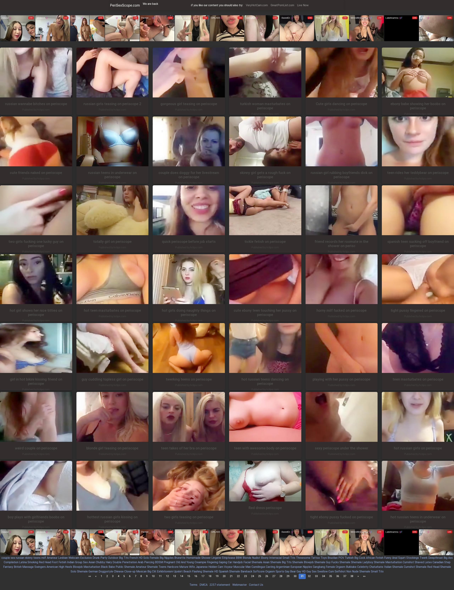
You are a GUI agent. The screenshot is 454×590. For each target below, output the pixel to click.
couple (5, 557)
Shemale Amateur (135, 567)
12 (167, 576)
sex (13, 557)
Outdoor (113, 557)
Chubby (100, 562)
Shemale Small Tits (371, 571)
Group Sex (81, 562)
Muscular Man (242, 567)
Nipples (307, 567)
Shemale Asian (260, 562)
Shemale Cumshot (403, 567)
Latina (23, 562)
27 (273, 576)
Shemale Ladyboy (362, 562)
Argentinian (283, 567)
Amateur (52, 557)
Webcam (73, 557)
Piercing (149, 562)
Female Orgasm (335, 567)
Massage (28, 567)
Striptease (228, 557)
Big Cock (359, 557)
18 (210, 576)
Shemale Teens (156, 567)
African (370, 557)
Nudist (256, 557)
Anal (394, 557)
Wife (192, 567)
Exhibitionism (165, 571)
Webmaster (239, 584)
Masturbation (92, 567)
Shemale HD (210, 571)
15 (188, 576)
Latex (428, 562)
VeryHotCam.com (257, 5)
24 (252, 576)
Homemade (193, 557)
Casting (270, 567)
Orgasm (270, 571)
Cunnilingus (258, 567)
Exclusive (86, 557)
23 (245, 576)
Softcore (259, 571)
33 (316, 576)
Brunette (180, 557)
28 (280, 576)
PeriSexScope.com (125, 5)
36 (337, 576)
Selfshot (340, 571)
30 (295, 576)
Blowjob (78, 567)
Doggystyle (106, 571)
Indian (70, 562)
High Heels (65, 567)
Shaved (419, 562)
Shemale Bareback (240, 571)
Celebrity (363, 567)
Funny (387, 557)
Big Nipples (167, 557)
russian (20, 557)
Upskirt (178, 571)
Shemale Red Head (427, 567)
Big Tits (124, 557)
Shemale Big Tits (281, 562)
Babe (112, 567)
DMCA (203, 584)
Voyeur (228, 567)
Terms (193, 584)
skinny (29, 557)
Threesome (303, 557)
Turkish (349, 557)
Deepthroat (435, 557)
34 (323, 576)
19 (217, 576)
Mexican (141, 571)
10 (153, 576)
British (18, 567)
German (93, 571)
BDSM (159, 562)
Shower (206, 557)
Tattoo (315, 557)
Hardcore (173, 567)
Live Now (303, 5)
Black (104, 567)
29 (288, 576)
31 (302, 576)
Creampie (200, 562)
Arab (140, 562)
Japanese (202, 567)
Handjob (238, 562)
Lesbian (63, 557)
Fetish (379, 557)
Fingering (212, 562)
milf (43, 557)
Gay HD (301, 571)
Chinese (119, 571)
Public (119, 567)
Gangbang (319, 567)
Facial (247, 562)
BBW (239, 557)
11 (160, 576)
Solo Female (151, 557)
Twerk (424, 557)
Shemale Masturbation (388, 562)
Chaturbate (376, 567)
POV (341, 557)
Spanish (223, 571)
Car (230, 562)
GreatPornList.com (282, 5)
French (133, 557)
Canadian (438, 562)
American (52, 567)
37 (344, 576)
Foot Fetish (59, 562)
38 (351, 576)
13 (174, 576)
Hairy (109, 562)
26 (266, 576)
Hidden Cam (215, 567)
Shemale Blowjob (303, 562)
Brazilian (333, 557)
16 (195, 576)
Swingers (40, 567)
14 (181, 576)
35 (330, 576)
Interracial (275, 557)
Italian (388, 567)
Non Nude (352, 571)
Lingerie (216, 557)
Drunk (96, 557)
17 (202, 576)
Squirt (402, 557)
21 (231, 576)
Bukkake (351, 567)
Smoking (32, 562)
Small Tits (289, 557)
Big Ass (448, 557)
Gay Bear (290, 571)
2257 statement (220, 584)
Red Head (45, 562)
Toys (324, 557)
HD (141, 557)
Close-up (129, 571)
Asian (91, 562)
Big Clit (151, 571)
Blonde (247, 557)
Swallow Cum (325, 571)
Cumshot (408, 562)
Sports (280, 571)
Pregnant (169, 562)
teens (37, 557)
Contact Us (256, 584)
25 (259, 576)
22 (238, 576)
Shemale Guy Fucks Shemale (332, 562)
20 (224, 576)
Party (103, 557)
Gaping (223, 562)
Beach (187, 571)
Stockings (412, 557)
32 (309, 576)
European (296, 567)
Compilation (11, 562)
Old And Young (185, 562)
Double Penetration (125, 562)
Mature (183, 567)
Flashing (197, 571)
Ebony (264, 557)
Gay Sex (311, 571)
